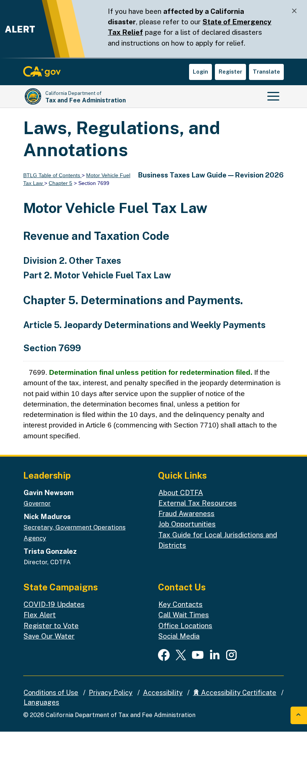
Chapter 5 (60, 183)
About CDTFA (180, 492)
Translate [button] (266, 71)
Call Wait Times (183, 615)
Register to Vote (51, 625)
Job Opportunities (187, 524)
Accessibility (163, 693)
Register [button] (230, 71)
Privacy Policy (111, 693)
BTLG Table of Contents (52, 175)
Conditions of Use (51, 693)
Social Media (179, 636)
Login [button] (200, 71)
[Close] (294, 11)
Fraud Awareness (186, 513)
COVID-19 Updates (54, 604)
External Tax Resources (197, 503)
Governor (37, 503)
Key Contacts (180, 604)
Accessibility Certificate (238, 693)
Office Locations (185, 625)
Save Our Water (49, 636)
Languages (41, 702)
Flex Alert (40, 615)
